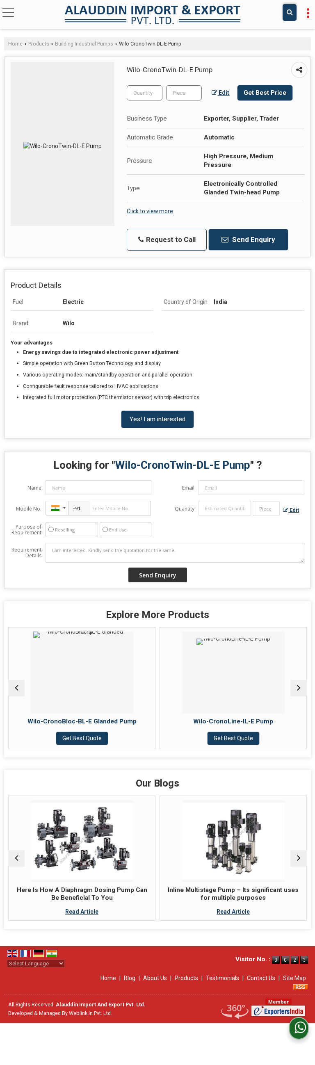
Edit (223, 92)
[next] (298, 688)
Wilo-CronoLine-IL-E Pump (177, 721)
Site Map (294, 978)
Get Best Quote (177, 738)
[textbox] (184, 92)
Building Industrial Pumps (84, 44)
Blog (129, 978)
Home (15, 44)
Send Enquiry (253, 239)
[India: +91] (57, 508)
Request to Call (170, 239)
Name (34, 487)
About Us (155, 978)
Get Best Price (265, 92)
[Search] (290, 12)
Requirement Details (26, 553)
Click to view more (150, 211)
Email (188, 487)
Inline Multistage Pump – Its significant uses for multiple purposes (177, 893)
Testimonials (222, 978)
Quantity (184, 508)
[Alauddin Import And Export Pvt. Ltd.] (152, 15)
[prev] (16, 688)
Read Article (25, 911)
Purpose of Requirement (26, 530)
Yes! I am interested (157, 419)
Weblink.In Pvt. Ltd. (90, 1013)
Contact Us (261, 978)
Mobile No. (28, 508)
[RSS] (300, 986)
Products (38, 44)
